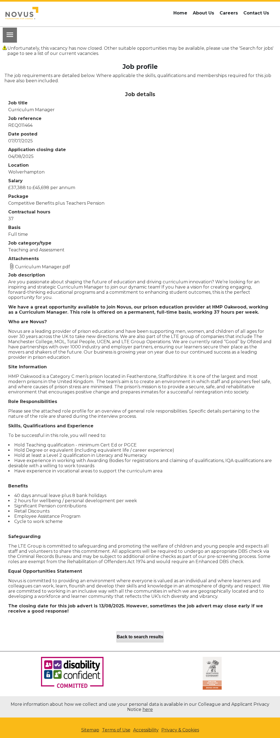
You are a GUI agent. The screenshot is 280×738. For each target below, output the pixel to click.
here (147, 709)
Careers (229, 13)
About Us (203, 13)
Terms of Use (116, 730)
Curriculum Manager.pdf (42, 266)
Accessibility (146, 730)
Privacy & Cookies (180, 730)
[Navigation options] (10, 35)
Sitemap (90, 730)
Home (180, 13)
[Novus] (21, 13)
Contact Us (256, 13)
